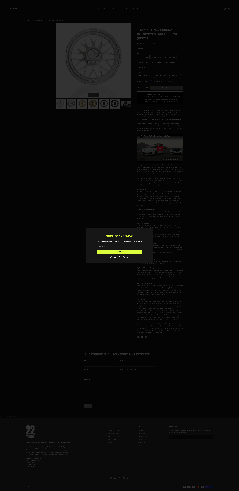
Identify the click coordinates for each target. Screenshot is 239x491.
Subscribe (119, 252)
